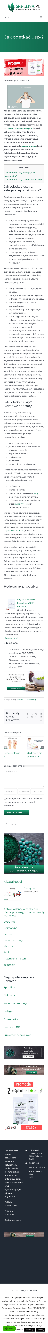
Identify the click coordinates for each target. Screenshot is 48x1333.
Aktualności (13, 881)
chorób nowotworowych (19, 128)
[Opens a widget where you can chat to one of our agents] (9, 1329)
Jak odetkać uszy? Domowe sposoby (23, 179)
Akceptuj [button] (29, 1330)
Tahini (7, 952)
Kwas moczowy (13, 940)
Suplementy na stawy (17, 1035)
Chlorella (9, 995)
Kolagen (9, 1011)
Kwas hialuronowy (15, 1003)
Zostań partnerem (14, 1220)
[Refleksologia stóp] (12, 738)
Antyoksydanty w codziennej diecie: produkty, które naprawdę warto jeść (24, 912)
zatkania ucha (29, 146)
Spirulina (9, 987)
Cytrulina (9, 921)
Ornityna (29, 888)
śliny (36, 493)
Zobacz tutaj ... (12, 638)
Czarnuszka (11, 1019)
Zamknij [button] (40, 1330)
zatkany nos (21, 504)
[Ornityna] (12, 894)
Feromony (10, 934)
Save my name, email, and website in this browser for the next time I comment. (23, 802)
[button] (5, 747)
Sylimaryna (10, 927)
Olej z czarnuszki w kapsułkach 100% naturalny (26, 603)
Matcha (8, 946)
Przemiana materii (15, 958)
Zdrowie (19, 699)
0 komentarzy (30, 699)
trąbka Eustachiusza (14, 530)
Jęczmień (9, 964)
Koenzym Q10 (12, 1027)
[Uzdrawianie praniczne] (35, 738)
